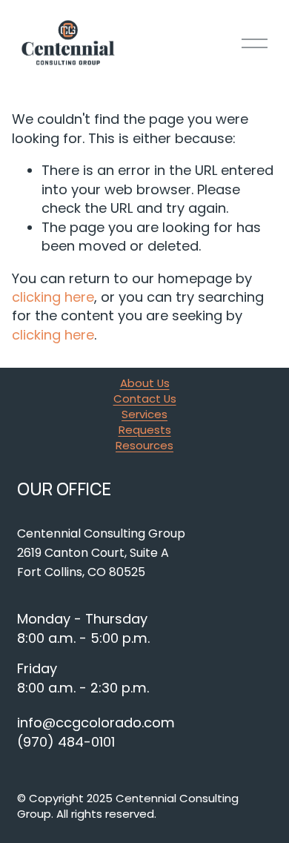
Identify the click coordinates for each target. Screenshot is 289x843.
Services (144, 414)
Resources (144, 445)
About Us (145, 383)
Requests (145, 430)
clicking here (53, 297)
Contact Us (144, 398)
